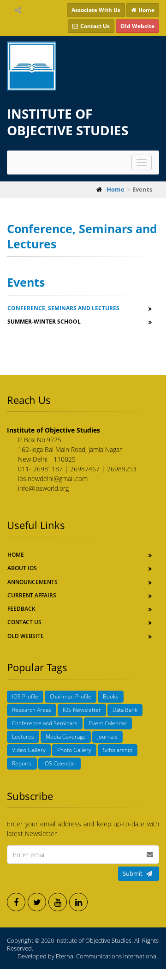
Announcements (32, 581)
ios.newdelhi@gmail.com (53, 478)
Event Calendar (108, 723)
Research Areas (31, 710)
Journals (107, 736)
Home (15, 554)
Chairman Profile (70, 696)
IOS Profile (25, 696)
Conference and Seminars (44, 723)
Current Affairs (31, 595)
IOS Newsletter (82, 710)
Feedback (21, 608)
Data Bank (125, 710)
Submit (132, 873)
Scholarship (117, 750)
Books (111, 696)
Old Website (25, 635)
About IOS (22, 568)
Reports (22, 763)
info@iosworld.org (43, 488)
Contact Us (24, 622)
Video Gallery (29, 750)
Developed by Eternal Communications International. (88, 956)
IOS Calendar (59, 763)
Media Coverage (66, 736)
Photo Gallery (74, 750)
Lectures (23, 736)
